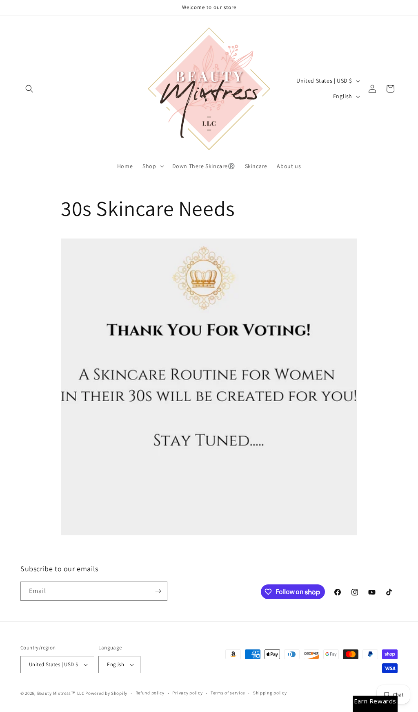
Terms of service (228, 693)
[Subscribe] (158, 591)
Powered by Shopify (106, 693)
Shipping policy (270, 693)
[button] (29, 89)
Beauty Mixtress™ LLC (60, 693)
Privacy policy (187, 693)
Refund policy (150, 693)
